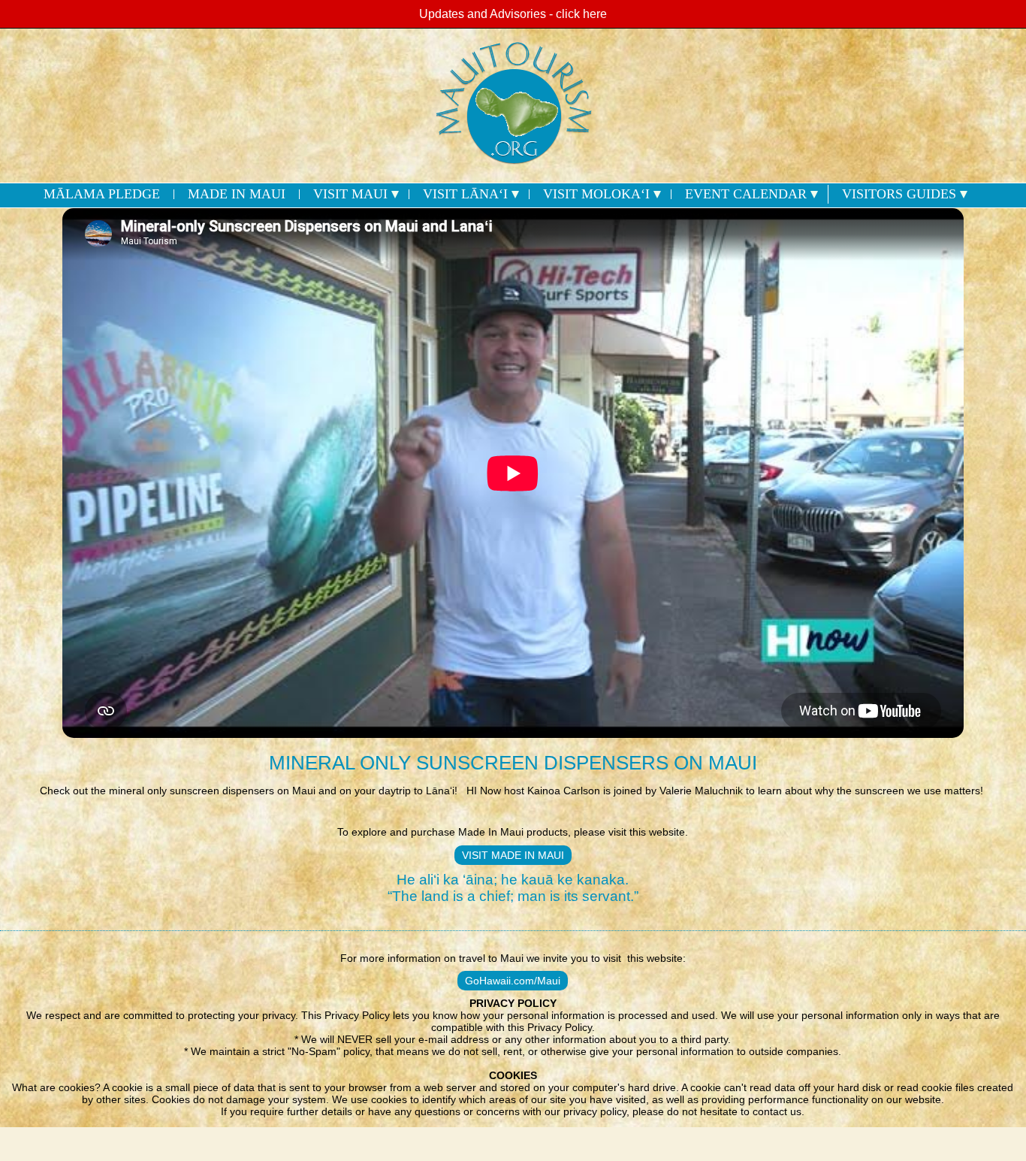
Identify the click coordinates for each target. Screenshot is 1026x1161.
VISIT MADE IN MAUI (513, 855)
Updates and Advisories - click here (513, 14)
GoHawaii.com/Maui (512, 981)
